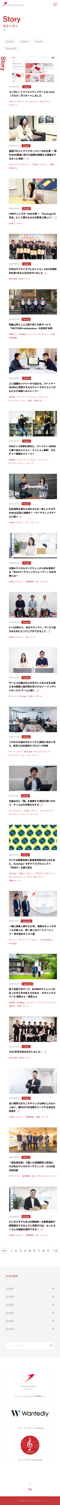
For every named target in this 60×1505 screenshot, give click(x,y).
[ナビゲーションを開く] (55, 4)
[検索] (51, 1345)
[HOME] (12, 4)
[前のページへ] (4, 1250)
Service (9, 41)
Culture (24, 41)
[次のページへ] (55, 1250)
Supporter (11, 48)
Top (30, 1489)
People (38, 41)
